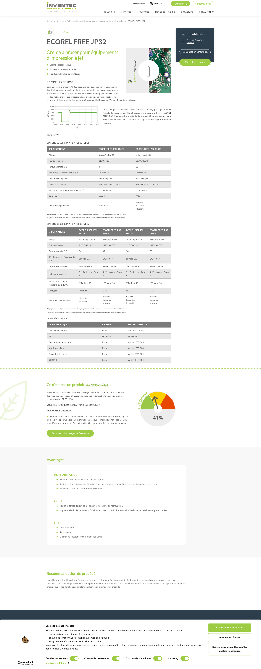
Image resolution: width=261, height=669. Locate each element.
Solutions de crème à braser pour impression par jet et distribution (95, 21)
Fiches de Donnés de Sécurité (195, 41)
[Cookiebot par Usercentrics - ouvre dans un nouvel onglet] (25, 663)
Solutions (109, 12)
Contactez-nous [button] (203, 3)
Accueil (50, 21)
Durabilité (187, 12)
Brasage (60, 21)
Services (126, 12)
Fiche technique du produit (198, 34)
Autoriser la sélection (230, 637)
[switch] (116, 658)
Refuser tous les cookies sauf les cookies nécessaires (229, 649)
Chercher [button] (179, 3)
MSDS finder (139, 3)
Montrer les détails (56, 663)
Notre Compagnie (165, 12)
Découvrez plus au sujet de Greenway (70, 433)
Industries (143, 12)
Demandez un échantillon (195, 51)
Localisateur (206, 12)
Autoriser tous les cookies (230, 627)
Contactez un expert (195, 62)
